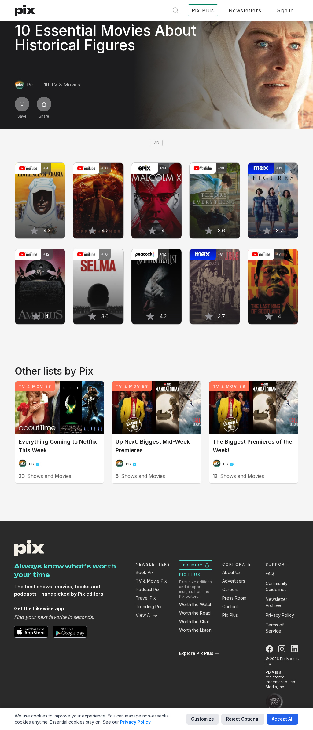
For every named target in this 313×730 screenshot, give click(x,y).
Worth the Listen (195, 630)
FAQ (270, 573)
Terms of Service (275, 628)
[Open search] (176, 10)
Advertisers (233, 580)
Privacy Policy (280, 615)
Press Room (234, 598)
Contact (230, 606)
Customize (202, 718)
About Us (231, 572)
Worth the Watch (195, 604)
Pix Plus (230, 615)
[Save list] (22, 104)
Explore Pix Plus (196, 653)
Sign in (285, 10)
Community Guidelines (277, 586)
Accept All (282, 718)
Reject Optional (243, 718)
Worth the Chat (194, 621)
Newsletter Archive (276, 602)
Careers (230, 589)
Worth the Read (195, 613)
